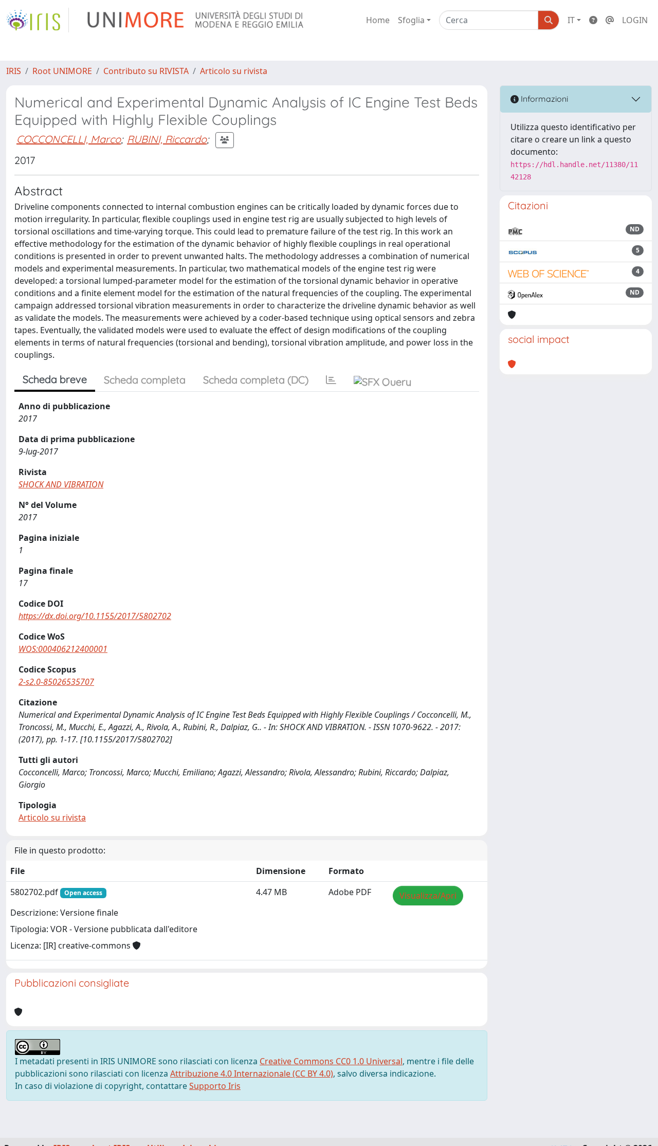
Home (378, 20)
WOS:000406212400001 (63, 648)
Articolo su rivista (233, 71)
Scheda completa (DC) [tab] (255, 379)
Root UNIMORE (62, 71)
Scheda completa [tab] (145, 379)
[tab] (331, 380)
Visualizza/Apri (427, 895)
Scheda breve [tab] (55, 379)
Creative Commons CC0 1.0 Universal (331, 1061)
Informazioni (543, 99)
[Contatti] (609, 20)
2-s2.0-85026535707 (56, 681)
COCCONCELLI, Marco (68, 139)
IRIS (13, 71)
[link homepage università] (196, 20)
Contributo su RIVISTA (146, 71)
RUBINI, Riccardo (167, 139)
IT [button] (571, 20)
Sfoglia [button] (411, 20)
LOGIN (635, 20)
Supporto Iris (215, 1086)
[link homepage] (37, 20)
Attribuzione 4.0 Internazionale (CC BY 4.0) (251, 1073)
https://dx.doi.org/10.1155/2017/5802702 (95, 616)
